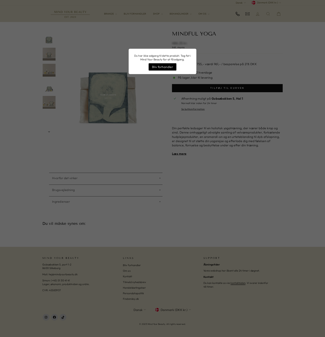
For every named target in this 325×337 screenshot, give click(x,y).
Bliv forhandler (162, 67)
